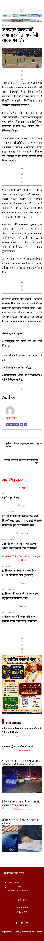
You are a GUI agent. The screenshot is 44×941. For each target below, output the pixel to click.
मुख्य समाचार (10, 512)
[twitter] (22, 922)
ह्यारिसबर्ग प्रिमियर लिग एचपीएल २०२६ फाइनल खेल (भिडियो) (19, 573)
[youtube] (27, 922)
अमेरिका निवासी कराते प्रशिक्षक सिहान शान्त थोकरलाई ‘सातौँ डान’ (20, 619)
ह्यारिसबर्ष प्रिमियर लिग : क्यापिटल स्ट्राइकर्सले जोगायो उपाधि (20, 596)
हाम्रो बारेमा (22, 900)
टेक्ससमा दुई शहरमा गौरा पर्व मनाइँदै (18, 746)
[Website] (21, 424)
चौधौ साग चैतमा (11, 497)
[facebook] (16, 922)
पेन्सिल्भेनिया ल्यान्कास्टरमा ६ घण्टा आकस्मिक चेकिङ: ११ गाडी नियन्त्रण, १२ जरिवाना (21, 762)
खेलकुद (14, 45)
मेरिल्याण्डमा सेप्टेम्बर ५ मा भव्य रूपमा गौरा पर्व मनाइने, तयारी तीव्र (21, 730)
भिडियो (9, 566)
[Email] (25, 424)
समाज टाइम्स (5, 45)
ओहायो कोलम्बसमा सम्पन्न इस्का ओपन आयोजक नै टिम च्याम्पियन (19, 546)
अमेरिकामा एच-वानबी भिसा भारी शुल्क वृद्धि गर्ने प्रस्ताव (21, 821)
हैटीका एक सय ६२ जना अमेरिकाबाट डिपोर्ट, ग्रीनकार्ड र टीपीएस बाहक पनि (21, 803)
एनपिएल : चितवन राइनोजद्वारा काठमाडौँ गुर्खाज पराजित (24, 445)
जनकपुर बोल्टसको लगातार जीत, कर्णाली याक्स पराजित (20, 35)
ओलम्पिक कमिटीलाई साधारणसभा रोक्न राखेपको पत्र (20, 462)
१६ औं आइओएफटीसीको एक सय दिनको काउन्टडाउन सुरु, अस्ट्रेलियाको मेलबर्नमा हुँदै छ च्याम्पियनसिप (22, 521)
